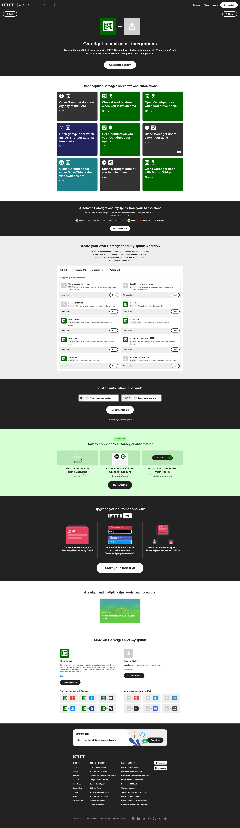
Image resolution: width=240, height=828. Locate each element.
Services (76, 767)
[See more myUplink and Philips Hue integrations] (132, 708)
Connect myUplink (134, 675)
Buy (61, 676)
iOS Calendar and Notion (99, 771)
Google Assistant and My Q (99, 780)
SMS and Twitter (95, 788)
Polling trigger (74, 287)
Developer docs (78, 800)
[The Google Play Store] (160, 768)
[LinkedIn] (138, 818)
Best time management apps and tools (135, 775)
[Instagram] (144, 818)
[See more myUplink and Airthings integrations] (171, 708)
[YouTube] (149, 818)
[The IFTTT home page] (8, 5)
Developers (77, 818)
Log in (215, 5)
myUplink (120, 43)
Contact (108, 818)
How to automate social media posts (134, 800)
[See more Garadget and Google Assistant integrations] (107, 708)
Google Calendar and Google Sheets (103, 775)
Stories (75, 771)
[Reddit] (165, 818)
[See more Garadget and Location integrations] (88, 698)
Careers (86, 818)
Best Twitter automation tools (131, 771)
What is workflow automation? (132, 780)
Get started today (120, 64)
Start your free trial (120, 568)
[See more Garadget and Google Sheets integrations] (88, 708)
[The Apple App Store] (160, 763)
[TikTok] (160, 818)
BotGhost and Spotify (97, 784)
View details (66, 295)
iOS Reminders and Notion (99, 792)
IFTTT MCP (77, 780)
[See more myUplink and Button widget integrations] (132, 698)
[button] (120, 485)
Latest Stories (128, 763)
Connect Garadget (70, 682)
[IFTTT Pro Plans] (152, 338)
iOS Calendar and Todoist (99, 796)
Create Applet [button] (120, 409)
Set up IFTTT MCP (120, 228)
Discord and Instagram (98, 767)
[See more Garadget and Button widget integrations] (69, 698)
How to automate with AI (129, 767)
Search (75, 792)
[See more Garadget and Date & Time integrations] (107, 698)
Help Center (77, 784)
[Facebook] (133, 818)
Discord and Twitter (97, 805)
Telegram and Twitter (97, 800)
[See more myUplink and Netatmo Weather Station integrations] (171, 698)
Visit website (128, 669)
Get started (229, 5)
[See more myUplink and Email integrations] (151, 708)
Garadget (93, 43)
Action (134, 287)
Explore (196, 5)
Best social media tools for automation (135, 805)
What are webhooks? (128, 788)
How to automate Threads (130, 796)
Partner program (97, 818)
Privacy (116, 818)
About (123, 818)
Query (134, 341)
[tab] (63, 270)
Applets (76, 775)
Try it (114, 295)
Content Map (77, 788)
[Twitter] (154, 818)
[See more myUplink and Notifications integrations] (151, 698)
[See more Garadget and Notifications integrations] (69, 708)
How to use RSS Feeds (129, 784)
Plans (206, 5)
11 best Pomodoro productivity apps (134, 792)
